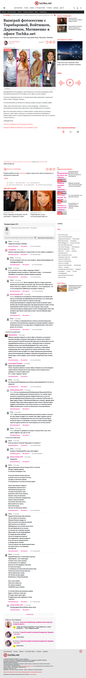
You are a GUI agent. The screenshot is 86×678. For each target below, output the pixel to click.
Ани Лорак (76, 239)
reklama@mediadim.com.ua (27, 666)
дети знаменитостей (64, 255)
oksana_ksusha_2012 (16, 294)
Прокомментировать (13, 246)
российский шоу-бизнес (65, 269)
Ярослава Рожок (14, 41)
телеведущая (62, 273)
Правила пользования (8, 672)
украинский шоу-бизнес (65, 275)
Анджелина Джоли (64, 239)
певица (66, 267)
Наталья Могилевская (65, 245)
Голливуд (73, 241)
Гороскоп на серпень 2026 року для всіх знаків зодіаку (69, 63)
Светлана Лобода (63, 247)
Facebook (22, 173)
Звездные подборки (28, 12)
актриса (74, 251)
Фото (73, 249)
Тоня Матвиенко (34, 183)
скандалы (61, 271)
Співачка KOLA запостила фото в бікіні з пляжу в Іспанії (75, 20)
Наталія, (6, 124)
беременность (62, 253)
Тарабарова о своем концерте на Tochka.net (17, 161)
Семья (32, 8)
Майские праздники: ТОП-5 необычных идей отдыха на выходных (75, 184)
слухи (68, 271)
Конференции (43, 12)
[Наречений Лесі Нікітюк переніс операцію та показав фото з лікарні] (62, 29)
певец (60, 267)
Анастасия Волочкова (65, 237)
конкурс (11, 183)
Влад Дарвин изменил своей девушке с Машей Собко (15, 215)
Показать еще (29, 614)
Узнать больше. (32, 674)
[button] (77, 8)
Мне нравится (24, 246)
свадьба (78, 269)
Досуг (62, 8)
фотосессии (62, 277)
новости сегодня (63, 263)
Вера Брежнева (63, 241)
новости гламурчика (64, 261)
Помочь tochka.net (17, 15)
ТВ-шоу (20, 12)
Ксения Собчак (75, 243)
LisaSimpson (13, 124)
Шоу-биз (61, 251)
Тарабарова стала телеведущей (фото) (39, 215)
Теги (59, 229)
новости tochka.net (64, 259)
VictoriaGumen (12, 335)
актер (67, 251)
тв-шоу (74, 271)
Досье (36, 12)
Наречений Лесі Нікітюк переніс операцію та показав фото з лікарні (75, 28)
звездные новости (64, 257)
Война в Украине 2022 (31, 15)
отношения (77, 265)
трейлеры (42, 161)
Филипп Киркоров (64, 249)
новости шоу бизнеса (65, 265)
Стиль (26, 8)
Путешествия (40, 8)
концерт (74, 257)
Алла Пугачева (63, 235)
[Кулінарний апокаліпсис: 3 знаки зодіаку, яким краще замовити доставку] (62, 288)
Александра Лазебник (25, 124)
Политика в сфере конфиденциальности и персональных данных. (28, 672)
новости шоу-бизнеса (45, 185)
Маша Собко (21, 183)
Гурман (49, 8)
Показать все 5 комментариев (13, 332)
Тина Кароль (75, 247)
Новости (4, 12)
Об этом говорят (12, 12)
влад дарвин (30, 185)
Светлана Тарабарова (15, 185)
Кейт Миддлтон (63, 243)
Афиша (55, 8)
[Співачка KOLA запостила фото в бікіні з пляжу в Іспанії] (62, 21)
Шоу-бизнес (18, 8)
